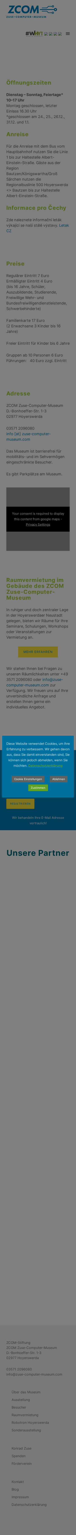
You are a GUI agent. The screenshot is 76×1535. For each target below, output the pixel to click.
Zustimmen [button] (38, 787)
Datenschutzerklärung (45, 766)
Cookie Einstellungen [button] (28, 779)
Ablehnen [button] (58, 779)
